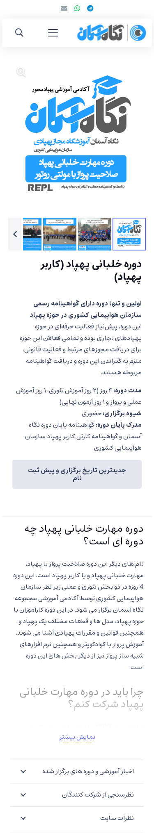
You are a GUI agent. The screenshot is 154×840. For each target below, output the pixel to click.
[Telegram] (90, 8)
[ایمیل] (64, 8)
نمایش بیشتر (77, 737)
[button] (53, 33)
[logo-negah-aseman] (111, 33)
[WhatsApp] (77, 8)
